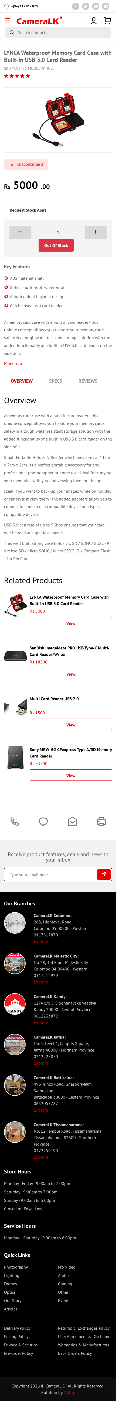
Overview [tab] (22, 381)
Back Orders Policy (75, 1353)
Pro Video (67, 1267)
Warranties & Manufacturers (83, 1344)
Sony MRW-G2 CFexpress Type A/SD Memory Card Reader (71, 752)
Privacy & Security (20, 1344)
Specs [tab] (55, 381)
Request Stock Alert (28, 210)
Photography (16, 1267)
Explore (41, 941)
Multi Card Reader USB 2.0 (54, 698)
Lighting (11, 1275)
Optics (10, 1292)
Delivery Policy (17, 1328)
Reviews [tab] (88, 381)
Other (63, 1292)
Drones (10, 1283)
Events (64, 1300)
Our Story (12, 1300)
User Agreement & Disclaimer (85, 1336)
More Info (13, 363)
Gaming (65, 1283)
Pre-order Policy (18, 1353)
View (71, 623)
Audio (63, 1275)
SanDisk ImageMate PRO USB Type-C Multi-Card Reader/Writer (70, 650)
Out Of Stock (56, 245)
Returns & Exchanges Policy (84, 1328)
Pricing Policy (16, 1336)
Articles (11, 1309)
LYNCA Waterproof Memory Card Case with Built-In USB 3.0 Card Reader (69, 599)
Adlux (69, 1392)
